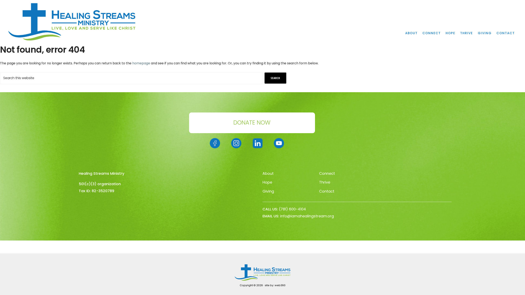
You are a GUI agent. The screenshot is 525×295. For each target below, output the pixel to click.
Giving (268, 191)
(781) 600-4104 (292, 209)
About (268, 173)
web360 (280, 285)
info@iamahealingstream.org (307, 216)
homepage (141, 63)
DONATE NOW (251, 123)
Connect (327, 173)
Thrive (324, 182)
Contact (326, 191)
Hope (267, 182)
